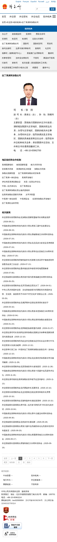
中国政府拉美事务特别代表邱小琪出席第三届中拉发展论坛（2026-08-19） (26, 228)
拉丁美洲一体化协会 (10, 177)
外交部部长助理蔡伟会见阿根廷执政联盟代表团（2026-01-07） (28, 328)
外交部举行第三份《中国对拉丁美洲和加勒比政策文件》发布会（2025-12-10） (28, 351)
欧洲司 (25, 39)
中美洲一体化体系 (9, 199)
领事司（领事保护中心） (12, 53)
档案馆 (35, 67)
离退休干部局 (48, 58)
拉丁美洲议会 (25, 186)
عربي (47, 2)
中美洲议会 (24, 199)
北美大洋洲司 (37, 39)
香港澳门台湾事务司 (35, 53)
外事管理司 (6, 58)
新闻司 (38, 48)
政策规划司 (16, 34)
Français (26, 2)
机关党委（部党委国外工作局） (35, 63)
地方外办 (7, 480)
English (18, 2)
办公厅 (5, 34)
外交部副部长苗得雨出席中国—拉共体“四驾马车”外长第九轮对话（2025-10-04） (27, 407)
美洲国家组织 (7, 165)
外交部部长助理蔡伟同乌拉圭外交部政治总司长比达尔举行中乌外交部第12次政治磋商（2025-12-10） (28, 343)
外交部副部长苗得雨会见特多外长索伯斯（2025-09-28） (25, 422)
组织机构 (17, 22)
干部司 (36, 58)
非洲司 (5, 39)
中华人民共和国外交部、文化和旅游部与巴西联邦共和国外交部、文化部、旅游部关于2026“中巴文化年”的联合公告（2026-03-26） (27, 294)
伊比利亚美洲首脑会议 (11, 182)
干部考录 (35, 484)
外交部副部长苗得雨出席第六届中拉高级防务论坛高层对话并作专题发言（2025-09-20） (28, 428)
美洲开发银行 (27, 177)
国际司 (26, 44)
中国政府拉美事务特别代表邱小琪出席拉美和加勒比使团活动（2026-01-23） (27, 322)
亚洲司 (28, 34)
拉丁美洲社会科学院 (10, 203)
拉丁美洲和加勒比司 (10, 44)
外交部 (13, 16)
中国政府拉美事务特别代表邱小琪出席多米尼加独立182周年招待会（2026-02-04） (27, 313)
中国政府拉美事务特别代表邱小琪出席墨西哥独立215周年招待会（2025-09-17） (27, 437)
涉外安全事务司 (22, 58)
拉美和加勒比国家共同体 (12, 194)
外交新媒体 (35, 480)
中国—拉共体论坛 (9, 186)
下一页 (50, 458)
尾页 (5, 462)
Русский (41, 2)
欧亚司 (15, 39)
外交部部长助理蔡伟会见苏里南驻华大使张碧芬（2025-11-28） (28, 366)
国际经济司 (38, 44)
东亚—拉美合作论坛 (32, 182)
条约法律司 (6, 48)
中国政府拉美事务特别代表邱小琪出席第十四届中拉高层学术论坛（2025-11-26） (28, 373)
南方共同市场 (36, 165)
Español (34, 2)
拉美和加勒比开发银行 (41, 199)
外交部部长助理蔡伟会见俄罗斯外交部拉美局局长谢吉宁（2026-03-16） (25, 305)
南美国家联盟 (21, 165)
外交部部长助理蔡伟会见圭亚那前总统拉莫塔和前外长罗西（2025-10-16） (26, 394)
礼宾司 (48, 48)
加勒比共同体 (39, 169)
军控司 (50, 44)
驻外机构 (47, 16)
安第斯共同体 (7, 169)
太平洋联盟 (30, 194)
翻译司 (51, 53)
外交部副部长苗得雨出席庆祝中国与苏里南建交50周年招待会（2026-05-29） (27, 279)
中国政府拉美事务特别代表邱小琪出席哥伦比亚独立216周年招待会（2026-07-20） (27, 253)
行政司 (5, 63)
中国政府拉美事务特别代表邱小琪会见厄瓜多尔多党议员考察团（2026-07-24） (28, 245)
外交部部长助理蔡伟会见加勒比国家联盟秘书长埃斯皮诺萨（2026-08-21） (26, 219)
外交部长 (23, 16)
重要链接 (7, 484)
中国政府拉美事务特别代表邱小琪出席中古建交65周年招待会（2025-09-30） (27, 415)
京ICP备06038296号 (34, 500)
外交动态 (35, 16)
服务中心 (46, 67)
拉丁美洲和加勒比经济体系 (29, 173)
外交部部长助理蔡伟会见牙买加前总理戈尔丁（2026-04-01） (27, 285)
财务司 (15, 63)
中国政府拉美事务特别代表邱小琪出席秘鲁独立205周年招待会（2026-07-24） (27, 236)
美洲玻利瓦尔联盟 (23, 169)
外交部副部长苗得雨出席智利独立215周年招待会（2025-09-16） (27, 445)
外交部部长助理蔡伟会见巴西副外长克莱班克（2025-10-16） (27, 388)
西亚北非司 (40, 34)
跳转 (28, 462)
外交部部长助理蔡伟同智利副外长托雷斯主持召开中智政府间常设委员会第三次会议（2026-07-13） (28, 262)
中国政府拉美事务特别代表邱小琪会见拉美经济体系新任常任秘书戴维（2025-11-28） (28, 360)
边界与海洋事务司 (23, 48)
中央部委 (7, 475)
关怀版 (53, 2)
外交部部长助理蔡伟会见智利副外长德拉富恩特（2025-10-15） (28, 401)
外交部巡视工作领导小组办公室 (15, 67)
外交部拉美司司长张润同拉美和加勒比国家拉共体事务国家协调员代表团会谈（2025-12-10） (28, 334)
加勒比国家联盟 (8, 173)
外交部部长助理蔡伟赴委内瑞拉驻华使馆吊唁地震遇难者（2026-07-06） (25, 270)
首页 (4, 16)
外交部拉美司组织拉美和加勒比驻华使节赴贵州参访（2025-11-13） (28, 381)
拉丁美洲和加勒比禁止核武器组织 (16, 190)
